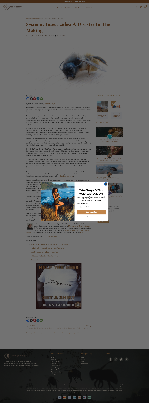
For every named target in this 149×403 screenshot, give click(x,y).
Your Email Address (82, 203)
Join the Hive (91, 212)
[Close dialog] (105, 184)
